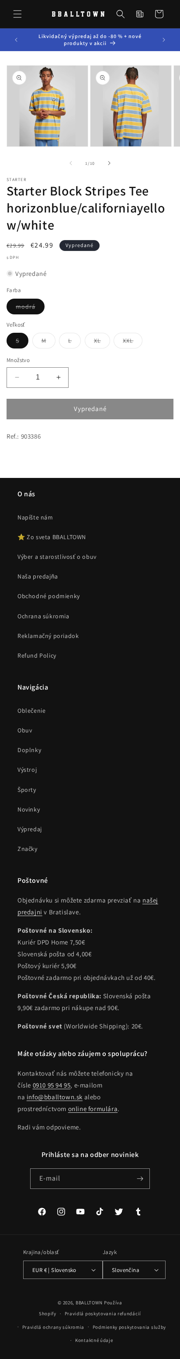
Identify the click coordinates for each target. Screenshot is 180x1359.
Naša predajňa (37, 576)
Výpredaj (29, 829)
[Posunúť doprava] (109, 163)
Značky (27, 849)
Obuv (24, 730)
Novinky (28, 809)
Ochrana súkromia (43, 616)
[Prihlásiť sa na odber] (139, 1178)
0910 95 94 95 (52, 1085)
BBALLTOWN (89, 1303)
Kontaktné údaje (94, 1340)
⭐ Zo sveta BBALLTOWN (51, 537)
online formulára (93, 1109)
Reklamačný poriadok (48, 636)
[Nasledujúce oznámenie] (163, 39)
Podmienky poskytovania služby (129, 1327)
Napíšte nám (35, 517)
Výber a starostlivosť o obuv (57, 557)
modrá (30, 308)
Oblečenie (31, 710)
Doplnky (29, 750)
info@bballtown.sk (55, 1097)
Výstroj (27, 770)
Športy (26, 790)
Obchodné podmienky (48, 596)
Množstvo (18, 360)
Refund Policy (36, 655)
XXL (132, 342)
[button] (17, 14)
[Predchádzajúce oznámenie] (16, 39)
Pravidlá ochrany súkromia (53, 1327)
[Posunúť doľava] (70, 163)
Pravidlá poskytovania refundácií (103, 1313)
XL (102, 342)
